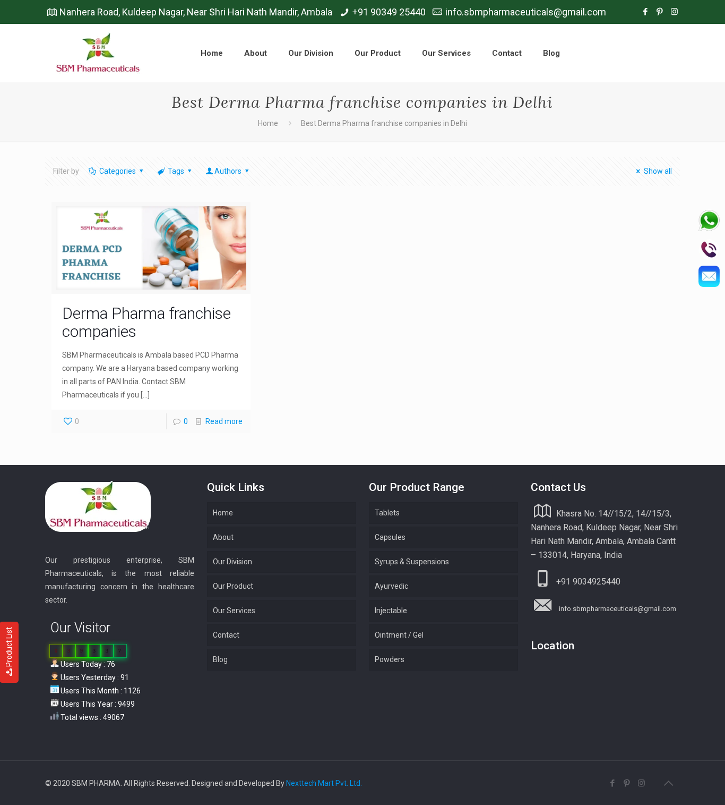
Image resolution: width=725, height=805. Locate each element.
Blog (220, 659)
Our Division (232, 561)
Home (268, 123)
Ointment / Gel (399, 635)
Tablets (387, 513)
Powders (389, 659)
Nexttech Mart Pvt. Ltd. (324, 783)
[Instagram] (674, 11)
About (223, 537)
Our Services (234, 610)
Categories (117, 171)
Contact (226, 635)
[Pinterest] (660, 11)
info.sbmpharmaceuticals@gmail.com (525, 12)
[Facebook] (645, 11)
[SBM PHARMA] (99, 53)
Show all (658, 171)
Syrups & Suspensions (412, 561)
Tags (176, 171)
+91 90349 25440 (389, 12)
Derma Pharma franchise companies (146, 322)
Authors (227, 171)
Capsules (390, 537)
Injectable (391, 610)
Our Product (233, 586)
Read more (224, 421)
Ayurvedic (391, 586)
